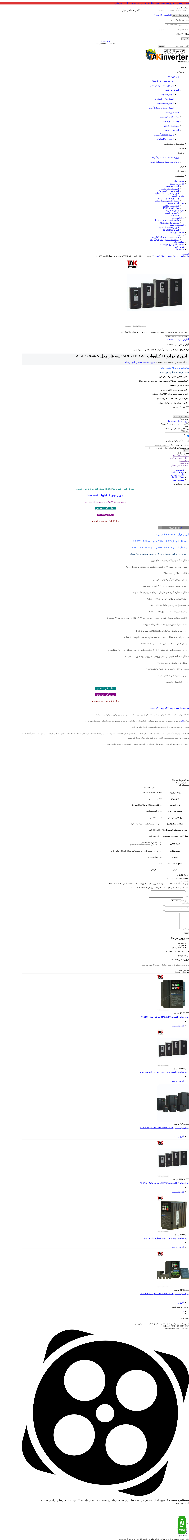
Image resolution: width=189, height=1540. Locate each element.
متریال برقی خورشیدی (169, 222)
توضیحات (180, 470)
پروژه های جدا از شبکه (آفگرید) (165, 157)
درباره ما (180, 249)
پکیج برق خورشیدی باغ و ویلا (167, 220)
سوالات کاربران (177, 477)
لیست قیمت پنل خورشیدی (180, 1509)
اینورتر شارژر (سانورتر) (164, 99)
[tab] (103, 470)
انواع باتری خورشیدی (181, 1515)
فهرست (185, 254)
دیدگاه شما (184, 929)
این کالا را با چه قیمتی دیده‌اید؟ (176, 428)
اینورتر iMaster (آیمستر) (164, 135)
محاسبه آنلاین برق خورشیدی (172, 244)
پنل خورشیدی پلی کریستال (162, 81)
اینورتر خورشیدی (171, 90)
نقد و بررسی (178, 480)
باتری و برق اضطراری (174, 210)
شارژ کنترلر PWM (171, 208)
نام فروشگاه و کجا (181, 448)
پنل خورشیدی (173, 76)
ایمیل (186, 896)
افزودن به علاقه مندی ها (178, 421)
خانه (187, 256)
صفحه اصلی (178, 181)
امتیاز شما (185, 901)
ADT (182, 721)
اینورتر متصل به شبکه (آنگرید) (161, 108)
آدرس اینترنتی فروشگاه (179, 445)
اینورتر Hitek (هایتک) (165, 139)
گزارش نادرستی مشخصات (177, 339)
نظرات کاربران (177, 475)
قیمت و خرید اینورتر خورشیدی (179, 1506)
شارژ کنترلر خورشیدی (169, 117)
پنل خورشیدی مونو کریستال (162, 85)
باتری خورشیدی (172, 112)
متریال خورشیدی (171, 126)
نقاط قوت (185, 903)
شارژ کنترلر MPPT (171, 205)
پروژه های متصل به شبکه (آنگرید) (164, 162)
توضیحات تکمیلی (177, 472)
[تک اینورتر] (166, 59)
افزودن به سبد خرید (181, 416)
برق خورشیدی (178, 218)
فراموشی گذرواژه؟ (162, 15)
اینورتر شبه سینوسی (165, 103)
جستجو (161, 46)
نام (187, 892)
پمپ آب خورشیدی (171, 121)
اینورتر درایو (179, 256)
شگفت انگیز (178, 242)
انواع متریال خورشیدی (181, 1511)
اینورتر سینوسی (167, 94)
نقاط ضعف (185, 908)
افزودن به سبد (178, 1026)
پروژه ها (180, 235)
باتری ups (175, 215)
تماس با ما (179, 247)
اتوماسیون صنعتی (171, 130)
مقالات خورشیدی (176, 232)
